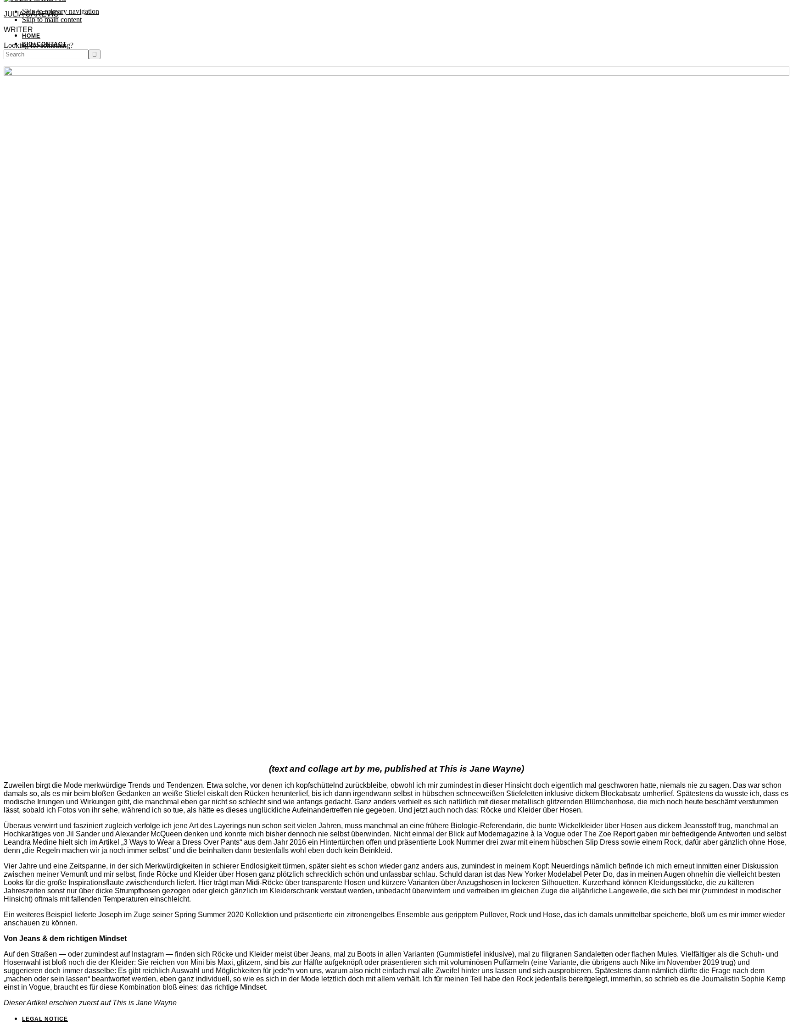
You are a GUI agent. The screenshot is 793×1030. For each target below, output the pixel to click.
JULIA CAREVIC (31, 14)
